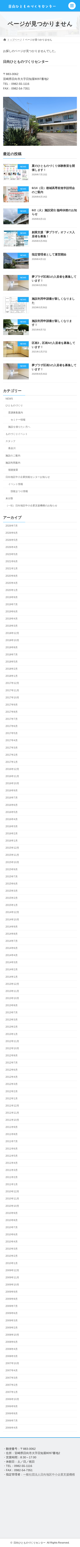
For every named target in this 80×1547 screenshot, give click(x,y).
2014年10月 (12, 919)
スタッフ (10, 441)
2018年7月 (12, 654)
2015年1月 (12, 905)
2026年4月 (12, 547)
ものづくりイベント (17, 434)
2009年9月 (12, 1291)
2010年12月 (12, 1191)
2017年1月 (12, 762)
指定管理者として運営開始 (49, 254)
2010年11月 (12, 1198)
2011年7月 (12, 1141)
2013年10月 (12, 998)
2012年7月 (12, 1062)
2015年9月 (12, 869)
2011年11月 (12, 1112)
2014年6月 (12, 948)
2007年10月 (12, 1363)
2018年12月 (12, 633)
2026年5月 (12, 540)
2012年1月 (12, 1098)
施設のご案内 (13, 455)
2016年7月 (12, 797)
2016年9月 (12, 790)
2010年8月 (12, 1220)
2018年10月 (12, 640)
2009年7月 (12, 1306)
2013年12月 (12, 984)
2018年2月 (12, 668)
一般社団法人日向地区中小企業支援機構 (49, 1474)
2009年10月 (12, 1284)
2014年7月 (12, 941)
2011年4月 (12, 1163)
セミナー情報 (18, 419)
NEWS (9, 398)
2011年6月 (12, 1148)
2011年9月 (12, 1127)
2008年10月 (12, 1334)
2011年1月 (12, 1184)
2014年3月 (12, 962)
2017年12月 (12, 683)
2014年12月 (12, 912)
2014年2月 (12, 969)
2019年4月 (12, 618)
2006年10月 (12, 1399)
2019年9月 (12, 597)
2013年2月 (12, 1026)
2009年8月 (12, 1298)
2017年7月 (12, 719)
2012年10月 (12, 1048)
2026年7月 (12, 525)
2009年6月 (12, 1313)
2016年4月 (12, 819)
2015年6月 (12, 883)
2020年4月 (12, 583)
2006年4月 (12, 1427)
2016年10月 (12, 783)
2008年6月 (12, 1342)
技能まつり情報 (19, 491)
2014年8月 (12, 933)
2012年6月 (12, 1069)
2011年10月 (12, 1120)
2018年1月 (12, 676)
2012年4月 (12, 1077)
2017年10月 (12, 697)
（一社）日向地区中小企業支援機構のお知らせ (31, 505)
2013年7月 (12, 1012)
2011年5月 (12, 1155)
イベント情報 (15, 484)
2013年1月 (12, 1033)
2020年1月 (12, 590)
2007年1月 (12, 1392)
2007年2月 (12, 1385)
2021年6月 (12, 561)
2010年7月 (12, 1227)
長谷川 (12, 448)
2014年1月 (12, 976)
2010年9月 (12, 1213)
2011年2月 (12, 1177)
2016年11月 (12, 776)
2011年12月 (12, 1105)
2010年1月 (12, 1263)
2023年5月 (12, 554)
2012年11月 (12, 1041)
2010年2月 (12, 1255)
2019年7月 (12, 604)
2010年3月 (12, 1248)
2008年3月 (12, 1356)
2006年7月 (12, 1420)
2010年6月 (12, 1234)
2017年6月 (12, 726)
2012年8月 (12, 1055)
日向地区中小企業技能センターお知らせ (28, 477)
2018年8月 (12, 647)
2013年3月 (12, 1019)
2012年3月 (12, 1084)
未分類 (9, 498)
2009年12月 (12, 1270)
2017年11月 (12, 690)
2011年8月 (12, 1134)
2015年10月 (12, 862)
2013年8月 (12, 1005)
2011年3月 (12, 1170)
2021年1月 (12, 568)
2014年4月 (12, 955)
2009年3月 (12, 1320)
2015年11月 (12, 855)
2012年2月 (12, 1091)
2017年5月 (12, 733)
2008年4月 (12, 1349)
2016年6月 (12, 804)
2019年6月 (12, 611)
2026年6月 (12, 532)
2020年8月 (12, 575)
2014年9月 (12, 926)
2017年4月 (12, 740)
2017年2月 (12, 754)
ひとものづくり (14, 405)
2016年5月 (12, 812)
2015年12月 (12, 847)
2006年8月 (12, 1413)
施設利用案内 (13, 462)
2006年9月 (12, 1406)
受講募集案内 (15, 412)
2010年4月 (12, 1241)
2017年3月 (12, 747)
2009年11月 (12, 1277)
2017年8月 (12, 711)
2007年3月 (12, 1377)
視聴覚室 (13, 469)
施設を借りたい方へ (19, 426)
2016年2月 (12, 833)
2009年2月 (12, 1327)
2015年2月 (12, 898)
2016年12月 (12, 769)
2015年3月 (12, 890)
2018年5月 (12, 661)
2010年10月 (12, 1205)
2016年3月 (12, 826)
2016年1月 (12, 840)
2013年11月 (12, 991)
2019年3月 (12, 625)
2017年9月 (12, 704)
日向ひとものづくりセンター (30, 1542)
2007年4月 (12, 1370)
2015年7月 (12, 876)
